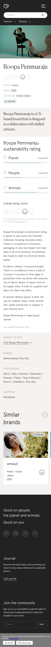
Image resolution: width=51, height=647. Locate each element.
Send (41, 624)
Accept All (9, 643)
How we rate (19, 222)
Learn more (14, 638)
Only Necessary (24, 643)
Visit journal (9, 578)
